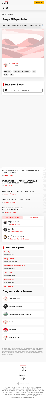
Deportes (38, 25)
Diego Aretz (12, 329)
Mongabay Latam (14, 337)
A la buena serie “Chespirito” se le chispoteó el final (18, 191)
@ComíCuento (10, 268)
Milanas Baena (15, 64)
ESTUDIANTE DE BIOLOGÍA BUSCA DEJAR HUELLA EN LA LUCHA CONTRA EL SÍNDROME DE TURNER (20, 182)
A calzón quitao (9, 279)
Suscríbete (39, 3)
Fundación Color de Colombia (19, 239)
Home (4, 14)
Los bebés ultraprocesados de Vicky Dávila (16, 200)
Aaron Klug (7, 71)
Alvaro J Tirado (8, 185)
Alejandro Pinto (8, 175)
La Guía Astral (8, 286)
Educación (23, 25)
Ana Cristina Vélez (14, 298)
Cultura (31, 25)
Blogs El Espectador (15, 19)
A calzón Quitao (10, 282)
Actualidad (15, 25)
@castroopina (10, 254)
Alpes (6, 74)
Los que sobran (9, 259)
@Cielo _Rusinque (11, 261)
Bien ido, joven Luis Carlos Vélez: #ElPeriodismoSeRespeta (12, 209)
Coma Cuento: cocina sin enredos (14, 266)
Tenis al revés (8, 272)
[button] (43, 25)
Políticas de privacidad (18, 389)
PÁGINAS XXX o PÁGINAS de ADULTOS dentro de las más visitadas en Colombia (20, 172)
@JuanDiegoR (10, 275)
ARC (11, 74)
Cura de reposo (13, 229)
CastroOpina (8, 252)
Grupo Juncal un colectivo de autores (20, 314)
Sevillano (12, 322)
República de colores (16, 236)
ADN (34, 71)
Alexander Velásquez (10, 194)
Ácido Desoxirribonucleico (22, 71)
